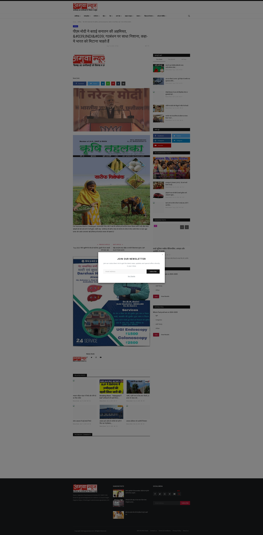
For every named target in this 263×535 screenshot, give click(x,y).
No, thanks (131, 276)
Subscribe (153, 271)
